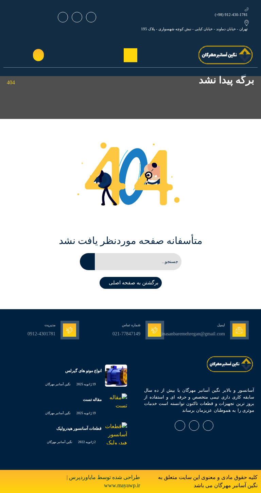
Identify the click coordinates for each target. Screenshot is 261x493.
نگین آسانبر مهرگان (58, 384)
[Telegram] (63, 17)
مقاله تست (92, 399)
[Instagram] (77, 17)
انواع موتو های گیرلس (83, 370)
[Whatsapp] (91, 17)
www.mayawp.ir (122, 485)
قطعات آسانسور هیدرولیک (79, 428)
